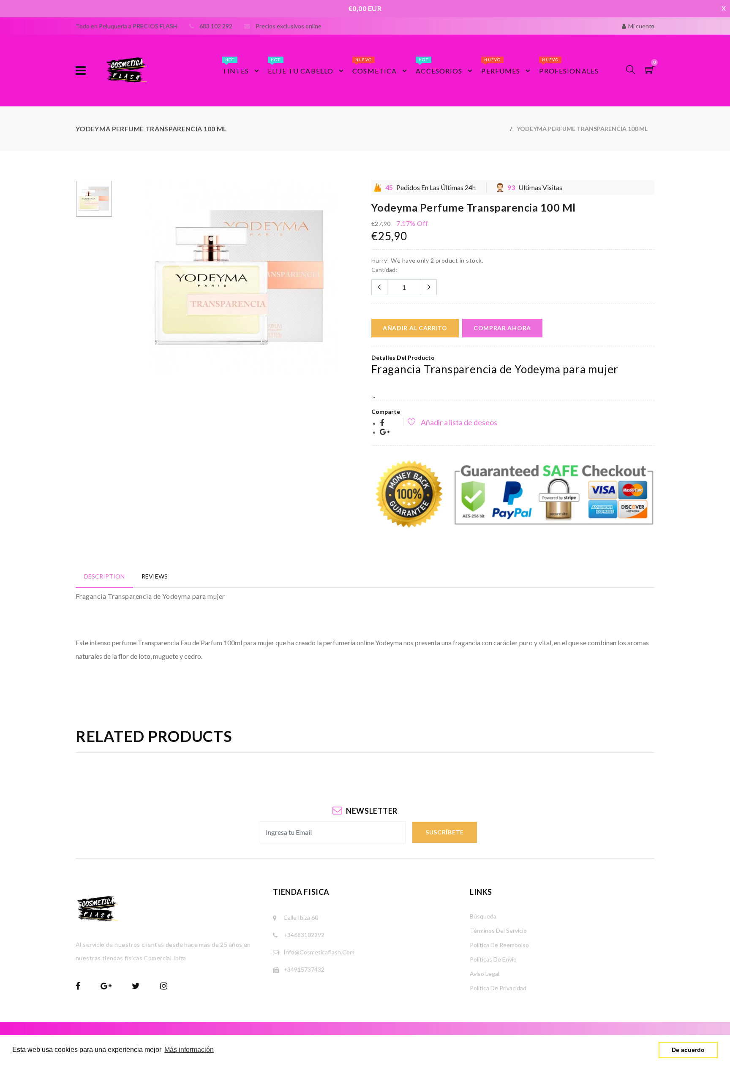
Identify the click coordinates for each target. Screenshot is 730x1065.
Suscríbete (444, 832)
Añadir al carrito (415, 327)
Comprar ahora (502, 327)
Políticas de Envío (493, 959)
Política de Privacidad (498, 988)
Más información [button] (189, 1049)
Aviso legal (484, 973)
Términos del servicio (498, 930)
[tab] (104, 576)
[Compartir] (382, 423)
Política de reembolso (499, 944)
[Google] (385, 432)
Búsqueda (483, 916)
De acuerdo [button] (688, 1049)
